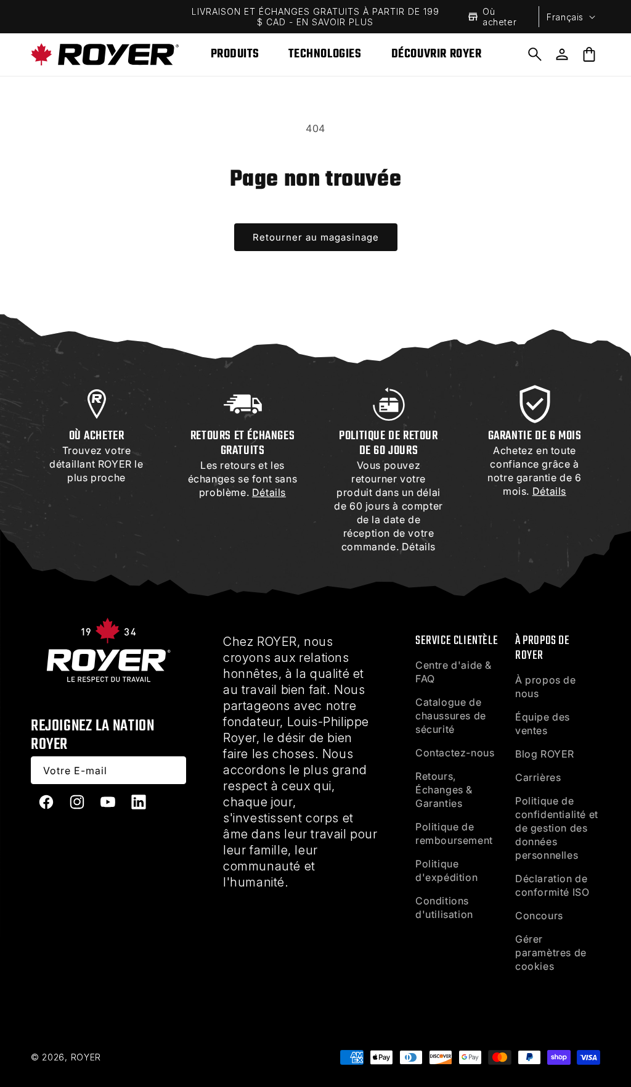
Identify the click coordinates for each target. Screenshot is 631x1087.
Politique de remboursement (454, 833)
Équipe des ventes (542, 724)
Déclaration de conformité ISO (552, 885)
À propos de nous (545, 687)
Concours (539, 915)
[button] (534, 54)
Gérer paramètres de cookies (551, 952)
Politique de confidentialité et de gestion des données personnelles (556, 828)
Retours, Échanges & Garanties (444, 789)
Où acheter (499, 16)
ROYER (86, 1057)
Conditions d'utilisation (444, 907)
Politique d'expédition (446, 870)
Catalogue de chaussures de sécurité (450, 715)
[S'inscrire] (172, 770)
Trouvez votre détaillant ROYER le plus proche (96, 464)
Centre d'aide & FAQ (453, 672)
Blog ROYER (544, 754)
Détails (419, 546)
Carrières (538, 777)
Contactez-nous (454, 752)
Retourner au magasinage (316, 237)
